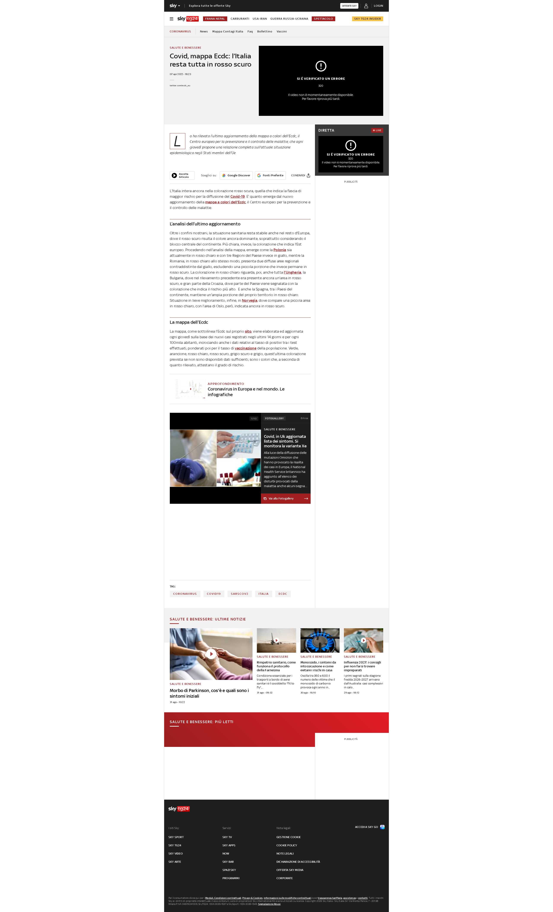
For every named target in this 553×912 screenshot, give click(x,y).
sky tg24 (174, 845)
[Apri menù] (171, 19)
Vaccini (282, 31)
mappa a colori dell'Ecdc (225, 202)
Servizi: (227, 828)
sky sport (176, 837)
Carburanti (240, 18)
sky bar (228, 861)
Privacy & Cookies (252, 897)
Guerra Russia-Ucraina (289, 18)
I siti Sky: (173, 828)
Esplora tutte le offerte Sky (210, 5)
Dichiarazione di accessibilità (298, 861)
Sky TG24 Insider (367, 18)
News (204, 31)
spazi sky (229, 870)
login (378, 5)
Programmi (230, 878)
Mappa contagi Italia (227, 31)
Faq (250, 31)
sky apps (229, 845)
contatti (363, 897)
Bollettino (264, 31)
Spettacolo (323, 18)
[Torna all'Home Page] (188, 19)
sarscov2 (239, 593)
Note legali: (283, 828)
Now (225, 853)
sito (248, 331)
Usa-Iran (260, 18)
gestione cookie (288, 837)
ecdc (283, 593)
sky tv (227, 837)
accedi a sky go (366, 827)
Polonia (279, 250)
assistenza (349, 897)
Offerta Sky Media (289, 870)
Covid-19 (237, 196)
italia (264, 593)
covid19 (214, 593)
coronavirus (185, 593)
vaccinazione (245, 348)
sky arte (174, 861)
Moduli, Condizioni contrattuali (223, 897)
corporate (284, 878)
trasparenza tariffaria (330, 897)
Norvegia (249, 300)
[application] (182, 175)
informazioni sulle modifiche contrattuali (287, 897)
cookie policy (286, 845)
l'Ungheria (292, 272)
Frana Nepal (215, 18)
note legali (285, 853)
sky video (175, 853)
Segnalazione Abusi (269, 904)
